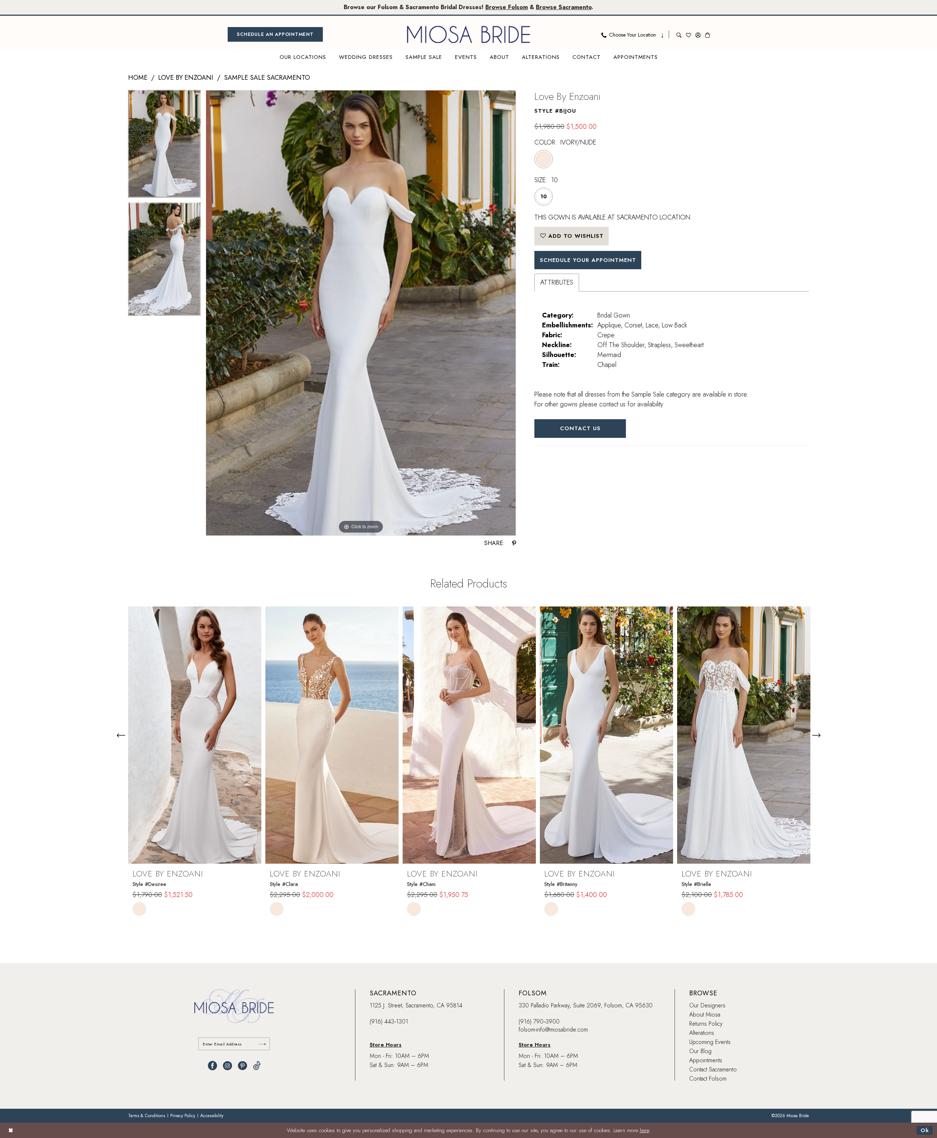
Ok (925, 1130)
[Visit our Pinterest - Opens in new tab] (242, 1065)
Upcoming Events (710, 1042)
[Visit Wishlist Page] (688, 34)
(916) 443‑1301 (389, 1021)
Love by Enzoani (185, 77)
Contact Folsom (708, 1078)
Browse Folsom (506, 7)
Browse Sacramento (563, 7)
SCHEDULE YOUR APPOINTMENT (588, 260)
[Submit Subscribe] (262, 1043)
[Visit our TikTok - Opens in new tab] (257, 1065)
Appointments (705, 1060)
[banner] (468, 34)
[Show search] (679, 34)
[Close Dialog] (10, 1130)
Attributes (556, 282)
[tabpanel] (164, 146)
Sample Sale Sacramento (267, 77)
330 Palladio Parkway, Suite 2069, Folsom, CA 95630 (586, 1005)
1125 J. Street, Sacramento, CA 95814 (416, 1005)
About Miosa (704, 1014)
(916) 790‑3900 (539, 1021)
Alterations (701, 1033)
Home (138, 77)
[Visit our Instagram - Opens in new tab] (227, 1065)
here (644, 1130)
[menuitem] (275, 34)
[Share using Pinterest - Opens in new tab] (514, 543)
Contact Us (580, 428)
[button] (698, 34)
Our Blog (700, 1051)
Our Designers (707, 1005)
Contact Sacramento (713, 1069)
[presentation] (194, 735)
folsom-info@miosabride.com (553, 1029)
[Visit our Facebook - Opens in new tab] (212, 1065)
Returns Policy (706, 1023)
